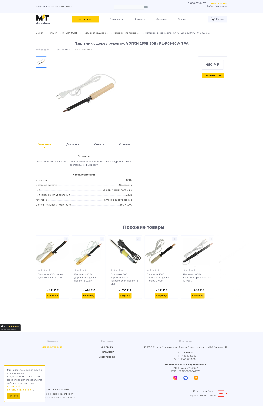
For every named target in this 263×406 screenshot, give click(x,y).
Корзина (220, 19)
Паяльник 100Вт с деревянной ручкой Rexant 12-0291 (159, 277)
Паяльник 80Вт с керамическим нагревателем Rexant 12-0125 (125, 279)
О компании (116, 19)
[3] (42, 49)
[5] (48, 49)
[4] (45, 49)
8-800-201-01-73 (197, 3)
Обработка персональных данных (55, 397)
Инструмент (107, 352)
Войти (210, 6)
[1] (37, 49)
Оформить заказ (213, 75)
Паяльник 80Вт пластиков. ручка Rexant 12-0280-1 (197, 277)
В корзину (52, 295)
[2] (39, 49)
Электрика (107, 347)
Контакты (139, 19)
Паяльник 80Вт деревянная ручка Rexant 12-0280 (85, 277)
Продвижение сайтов (203, 395)
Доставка (161, 19)
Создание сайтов (203, 391)
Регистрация (221, 6)
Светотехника (107, 357)
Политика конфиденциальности (55, 394)
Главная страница (52, 347)
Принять (13, 395)
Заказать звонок (218, 3)
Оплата (182, 19)
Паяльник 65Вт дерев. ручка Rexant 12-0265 (50, 276)
